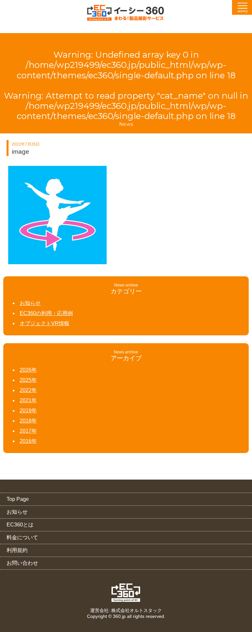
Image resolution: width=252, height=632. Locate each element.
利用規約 (17, 550)
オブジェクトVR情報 (44, 323)
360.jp (119, 616)
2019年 (28, 410)
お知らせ (30, 303)
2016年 (28, 441)
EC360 (126, 592)
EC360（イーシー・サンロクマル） (126, 15)
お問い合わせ (22, 563)
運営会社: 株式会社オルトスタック (126, 610)
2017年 (28, 431)
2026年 (28, 370)
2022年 (28, 390)
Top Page (18, 499)
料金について (22, 537)
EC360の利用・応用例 (46, 313)
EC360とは (20, 524)
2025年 (28, 380)
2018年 (28, 421)
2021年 (28, 400)
